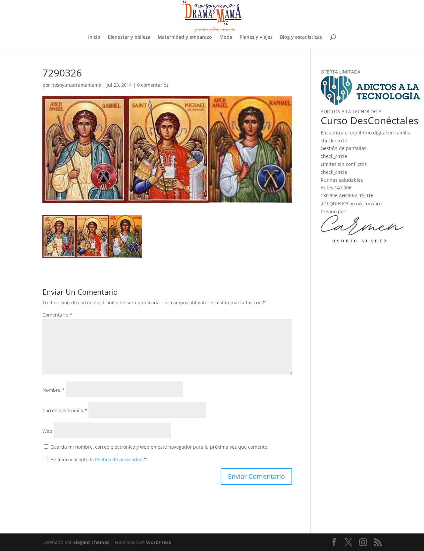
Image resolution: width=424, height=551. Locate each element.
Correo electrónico (64, 410)
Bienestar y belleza (129, 37)
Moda (225, 37)
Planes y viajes (256, 37)
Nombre (53, 390)
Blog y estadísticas (301, 37)
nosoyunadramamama (76, 85)
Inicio (94, 37)
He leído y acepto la (98, 459)
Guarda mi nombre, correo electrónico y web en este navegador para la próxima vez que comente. (159, 447)
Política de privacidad (119, 459)
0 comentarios (153, 85)
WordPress (158, 542)
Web (47, 431)
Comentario (57, 315)
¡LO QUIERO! (351, 203)
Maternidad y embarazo (185, 37)
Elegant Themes (91, 542)
